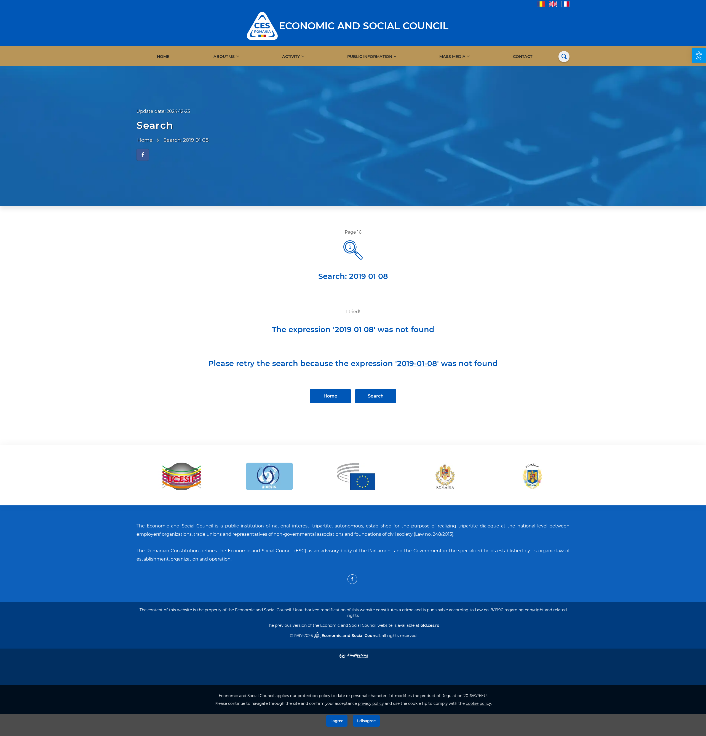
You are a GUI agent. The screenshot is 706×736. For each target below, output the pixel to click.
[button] (699, 55)
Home (163, 56)
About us (224, 56)
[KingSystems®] (353, 655)
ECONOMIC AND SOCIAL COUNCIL (363, 26)
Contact (522, 56)
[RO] (541, 3)
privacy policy (371, 703)
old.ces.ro (430, 625)
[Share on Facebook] (143, 155)
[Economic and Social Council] (262, 25)
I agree (336, 721)
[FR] (565, 3)
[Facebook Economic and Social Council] (352, 579)
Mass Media (452, 56)
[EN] (553, 3)
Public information (369, 56)
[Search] (563, 56)
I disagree (366, 721)
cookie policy (478, 703)
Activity (291, 56)
